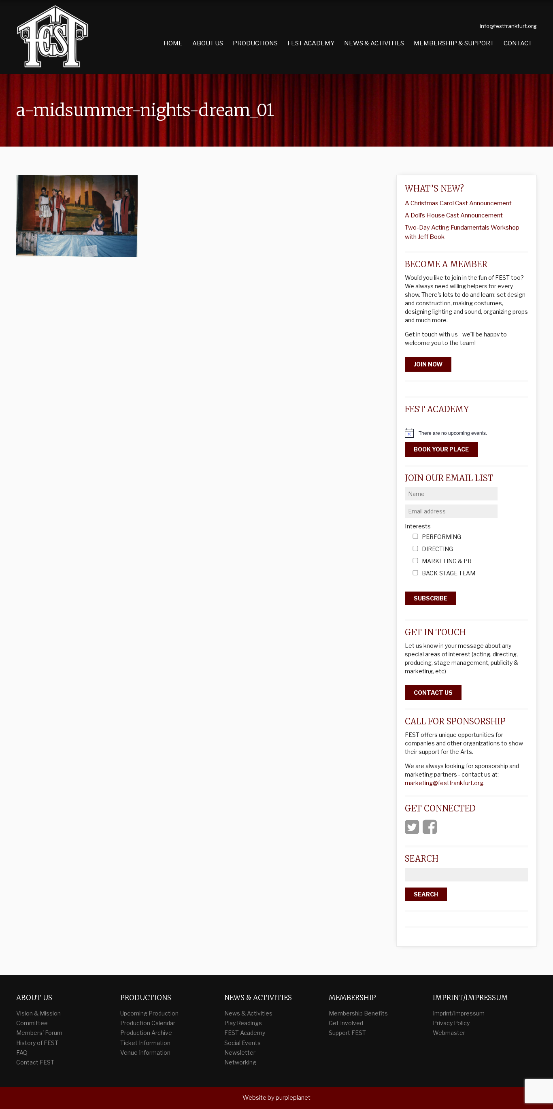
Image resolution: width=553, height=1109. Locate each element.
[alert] (466, 433)
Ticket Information (145, 1042)
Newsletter (239, 1052)
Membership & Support (454, 43)
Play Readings (243, 1023)
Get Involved (346, 1023)
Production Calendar (147, 1023)
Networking (240, 1062)
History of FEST (37, 1042)
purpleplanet (293, 1097)
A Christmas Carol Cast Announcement (458, 203)
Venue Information (145, 1052)
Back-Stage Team (448, 573)
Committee (32, 1023)
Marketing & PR (447, 561)
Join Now (428, 364)
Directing (437, 549)
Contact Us (433, 692)
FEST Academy (310, 43)
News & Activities (374, 43)
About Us (207, 43)
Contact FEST (35, 1062)
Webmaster (449, 1032)
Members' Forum (39, 1032)
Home (173, 43)
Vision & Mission (38, 1013)
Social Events (242, 1042)
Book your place (441, 449)
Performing (441, 537)
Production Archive (146, 1032)
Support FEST (347, 1032)
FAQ (22, 1052)
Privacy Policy (451, 1023)
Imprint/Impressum (459, 1013)
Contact (518, 43)
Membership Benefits (358, 1013)
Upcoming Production (149, 1013)
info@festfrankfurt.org (508, 26)
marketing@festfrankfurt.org (444, 782)
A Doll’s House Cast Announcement (454, 215)
